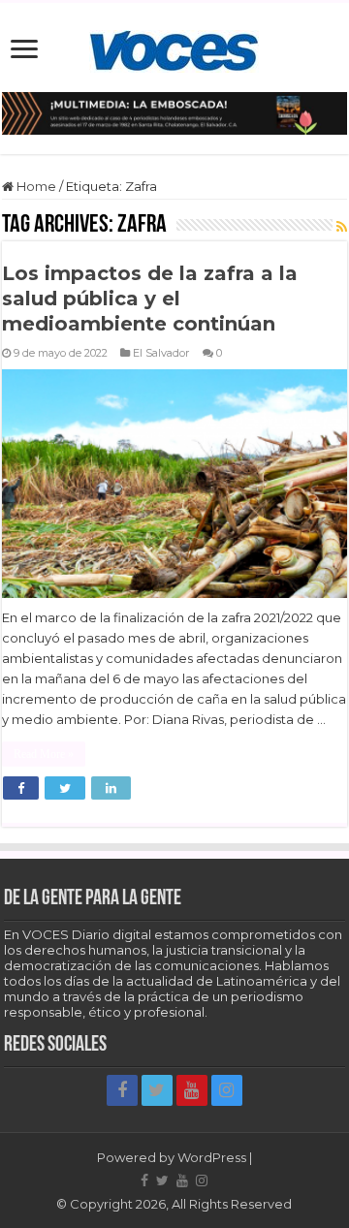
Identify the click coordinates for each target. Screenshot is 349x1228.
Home (35, 186)
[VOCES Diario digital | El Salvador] (174, 47)
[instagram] (226, 1090)
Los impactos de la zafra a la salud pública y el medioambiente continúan (150, 298)
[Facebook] (122, 1090)
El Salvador (161, 353)
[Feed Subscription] (341, 227)
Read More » (44, 754)
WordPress (211, 1157)
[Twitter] (157, 1090)
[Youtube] (191, 1090)
